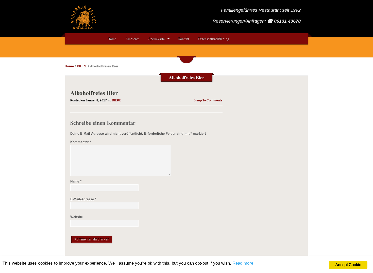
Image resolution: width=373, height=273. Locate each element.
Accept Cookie (348, 265)
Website (76, 217)
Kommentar (80, 142)
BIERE (82, 66)
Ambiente (132, 38)
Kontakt (183, 38)
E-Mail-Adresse (83, 199)
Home (112, 38)
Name (75, 181)
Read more (242, 263)
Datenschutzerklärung (213, 38)
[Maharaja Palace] (84, 27)
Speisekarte (156, 38)
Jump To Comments (208, 100)
